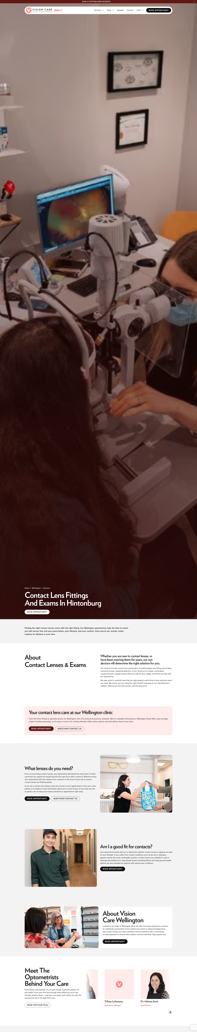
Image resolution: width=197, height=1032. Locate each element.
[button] (194, 1)
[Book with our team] (38, 1005)
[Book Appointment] (158, 10)
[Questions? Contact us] (69, 728)
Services (46, 588)
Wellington (36, 588)
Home (27, 588)
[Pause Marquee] (170, 1012)
